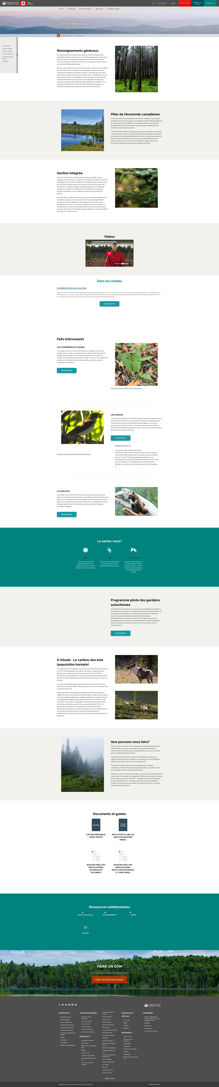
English (173, 3)
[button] (153, 3)
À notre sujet (71, 9)
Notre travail (6, 46)
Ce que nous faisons (85, 9)
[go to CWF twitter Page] (63, 1005)
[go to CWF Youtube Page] (69, 1005)
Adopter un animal (197, 3)
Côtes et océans (7, 51)
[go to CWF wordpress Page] (66, 1005)
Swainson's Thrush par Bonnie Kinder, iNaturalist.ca (74, 454)
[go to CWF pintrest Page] (76, 1005)
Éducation (5, 61)
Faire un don (185, 3)
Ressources (99, 9)
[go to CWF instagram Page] (72, 1005)
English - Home (110, 1078)
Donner (61, 9)
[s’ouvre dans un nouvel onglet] (136, 364)
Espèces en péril (7, 49)
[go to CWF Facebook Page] (59, 1005)
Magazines (210, 3)
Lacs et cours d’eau (8, 54)
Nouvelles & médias (113, 9)
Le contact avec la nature (8, 57)
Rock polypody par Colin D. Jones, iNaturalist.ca (126, 388)
